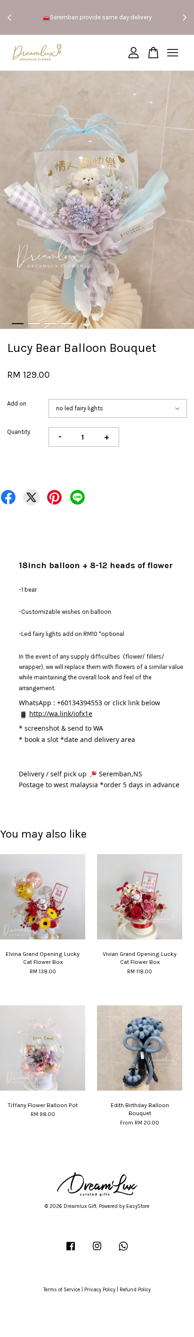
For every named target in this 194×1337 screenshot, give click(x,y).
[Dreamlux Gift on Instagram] (97, 1251)
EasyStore (137, 1206)
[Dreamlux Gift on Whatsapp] (123, 1251)
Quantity (18, 431)
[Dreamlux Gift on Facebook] (70, 1251)
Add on (16, 403)
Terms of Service (61, 1290)
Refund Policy (135, 1290)
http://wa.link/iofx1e (60, 713)
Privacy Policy (99, 1290)
